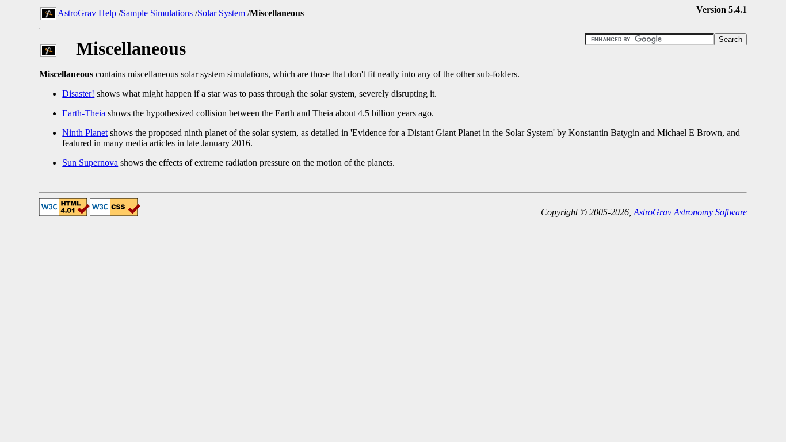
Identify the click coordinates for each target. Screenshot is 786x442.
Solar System (221, 13)
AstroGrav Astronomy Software (690, 212)
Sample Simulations (157, 13)
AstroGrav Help (87, 13)
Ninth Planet (85, 133)
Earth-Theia (83, 113)
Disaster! (78, 93)
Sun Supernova (90, 162)
